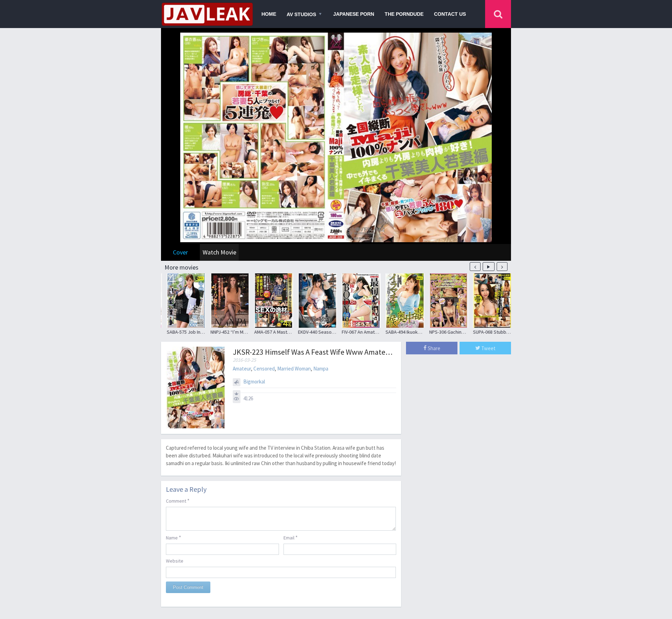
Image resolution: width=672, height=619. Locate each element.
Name (173, 537)
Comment (177, 500)
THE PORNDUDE (404, 14)
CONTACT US (450, 14)
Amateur (242, 368)
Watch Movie (219, 252)
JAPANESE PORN (353, 14)
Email (291, 537)
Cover (180, 252)
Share (433, 348)
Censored (264, 368)
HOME (268, 14)
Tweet (488, 348)
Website (174, 561)
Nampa (320, 368)
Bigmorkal (254, 381)
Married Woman (294, 368)
